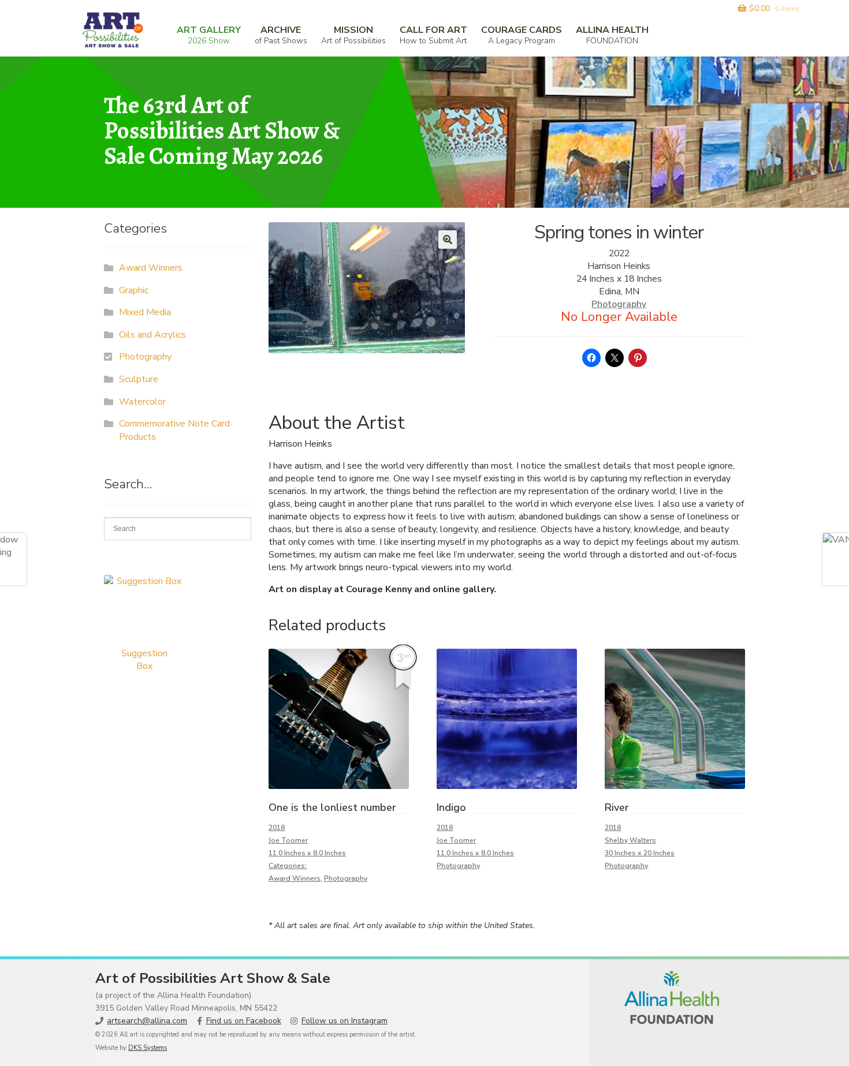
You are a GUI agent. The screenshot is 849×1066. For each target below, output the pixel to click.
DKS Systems (147, 1047)
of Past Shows (281, 35)
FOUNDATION (612, 35)
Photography (618, 304)
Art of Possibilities (353, 35)
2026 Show (209, 35)
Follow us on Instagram (344, 1020)
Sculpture (138, 379)
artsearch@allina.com (147, 1020)
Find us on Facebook (243, 1020)
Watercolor (142, 401)
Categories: (288, 865)
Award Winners (295, 878)
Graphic (133, 290)
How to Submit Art (433, 35)
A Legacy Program (521, 35)
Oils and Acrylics (152, 334)
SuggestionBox (144, 659)
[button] (447, 239)
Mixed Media (145, 312)
